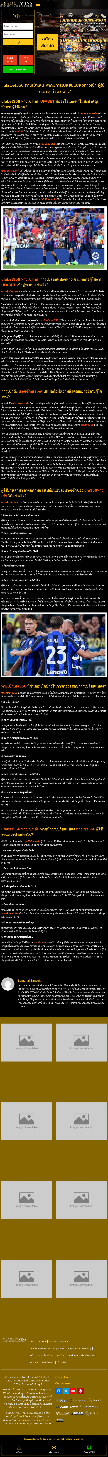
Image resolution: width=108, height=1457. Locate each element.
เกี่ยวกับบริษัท (88, 1355)
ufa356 (19, 131)
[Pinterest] (80, 1391)
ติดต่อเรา (34, 1362)
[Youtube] (73, 1391)
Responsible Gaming (79, 1348)
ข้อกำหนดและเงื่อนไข (67, 1355)
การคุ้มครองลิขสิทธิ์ (58, 1341)
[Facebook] (58, 1391)
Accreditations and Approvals (47, 1348)
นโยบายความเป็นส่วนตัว (42, 1355)
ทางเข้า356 (87, 424)
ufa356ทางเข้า (9, 170)
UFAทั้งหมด (48, 1362)
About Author (38, 1341)
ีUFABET (62, 1362)
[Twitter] (66, 1391)
